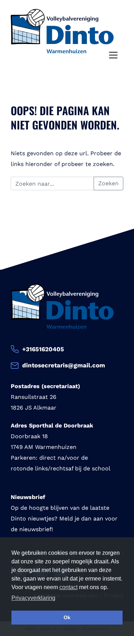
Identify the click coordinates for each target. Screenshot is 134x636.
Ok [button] (67, 617)
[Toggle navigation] (113, 55)
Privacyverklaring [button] (33, 598)
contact (68, 587)
